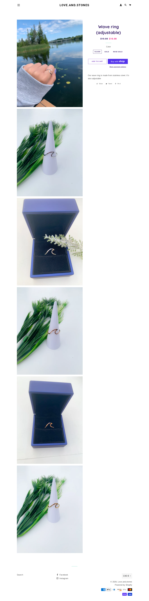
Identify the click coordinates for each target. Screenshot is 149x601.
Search (20, 575)
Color (108, 47)
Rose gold (117, 52)
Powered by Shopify (123, 585)
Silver (97, 52)
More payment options (118, 67)
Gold (107, 52)
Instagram (63, 578)
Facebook (63, 575)
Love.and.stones (74, 5)
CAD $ (126, 576)
